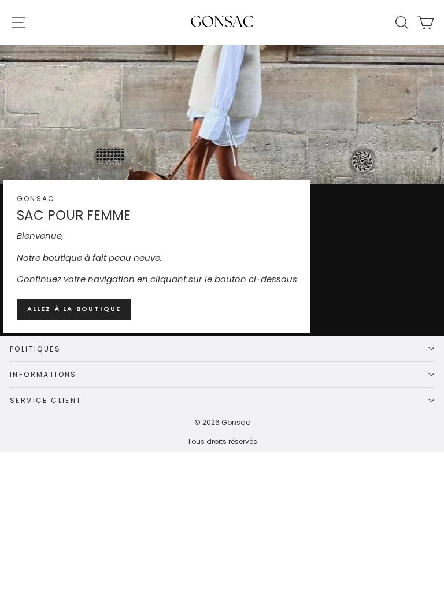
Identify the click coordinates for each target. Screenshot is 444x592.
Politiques (35, 349)
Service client (46, 400)
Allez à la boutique (74, 308)
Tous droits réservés (222, 441)
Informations (43, 374)
